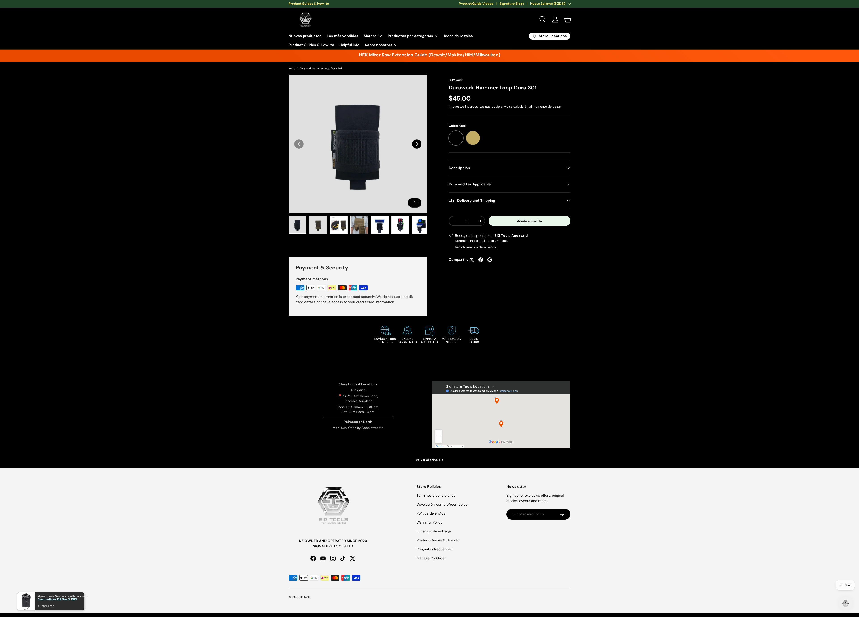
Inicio (292, 68)
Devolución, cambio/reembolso (442, 504)
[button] (568, 19)
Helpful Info (349, 44)
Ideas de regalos (458, 36)
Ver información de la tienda (475, 247)
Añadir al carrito (529, 221)
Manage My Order (431, 558)
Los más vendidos (342, 36)
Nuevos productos (305, 36)
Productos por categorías (410, 36)
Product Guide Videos (476, 4)
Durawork (456, 80)
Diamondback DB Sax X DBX (57, 599)
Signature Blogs (511, 4)
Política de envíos (431, 513)
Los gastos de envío (493, 106)
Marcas (370, 36)
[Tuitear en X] (471, 259)
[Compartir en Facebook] (480, 259)
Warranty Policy (429, 522)
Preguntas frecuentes (434, 549)
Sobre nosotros (378, 44)
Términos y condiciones (436, 495)
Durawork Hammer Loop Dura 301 (321, 68)
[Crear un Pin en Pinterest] (489, 259)
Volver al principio (430, 460)
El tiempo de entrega (434, 531)
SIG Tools (304, 597)
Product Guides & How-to (311, 44)
